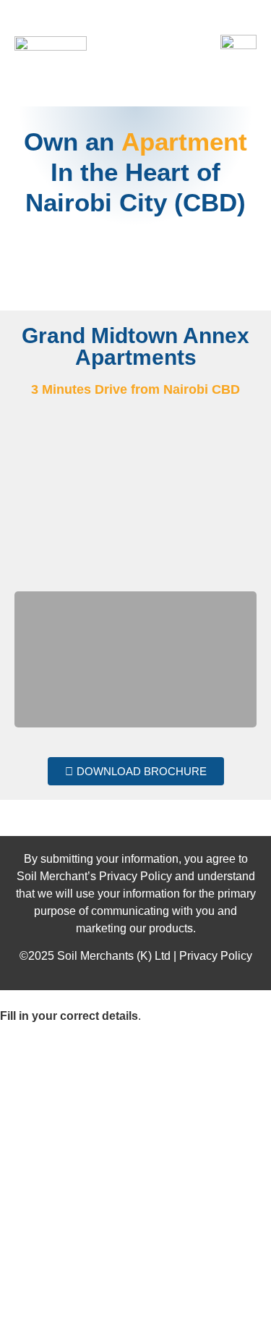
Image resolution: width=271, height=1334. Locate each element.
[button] (27, 501)
